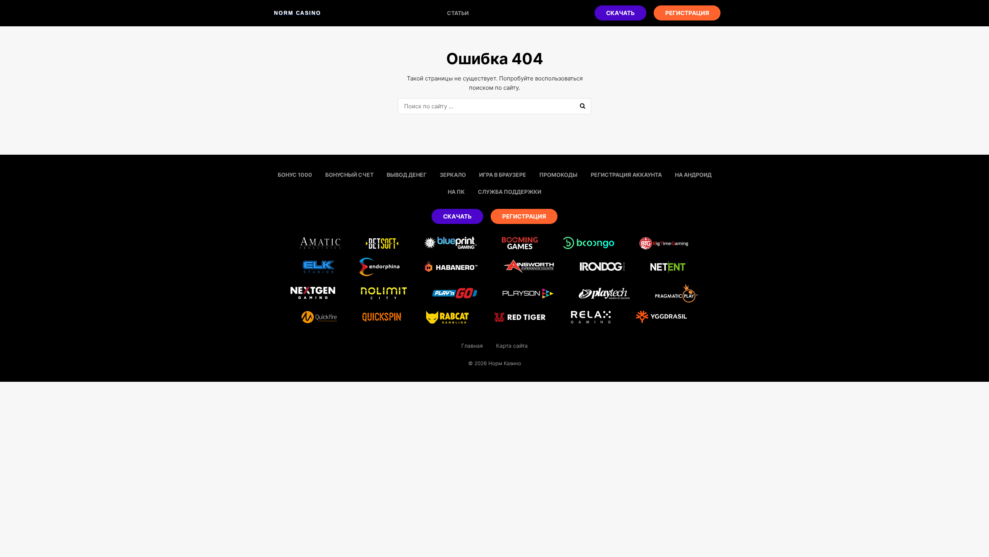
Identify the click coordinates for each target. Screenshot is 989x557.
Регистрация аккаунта (626, 174)
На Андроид (693, 174)
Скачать (620, 13)
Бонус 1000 (295, 174)
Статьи (458, 13)
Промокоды (558, 174)
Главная (472, 345)
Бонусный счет (349, 174)
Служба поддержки (509, 191)
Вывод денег (407, 174)
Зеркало (453, 174)
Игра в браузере (502, 174)
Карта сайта (512, 345)
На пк (456, 191)
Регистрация (687, 13)
